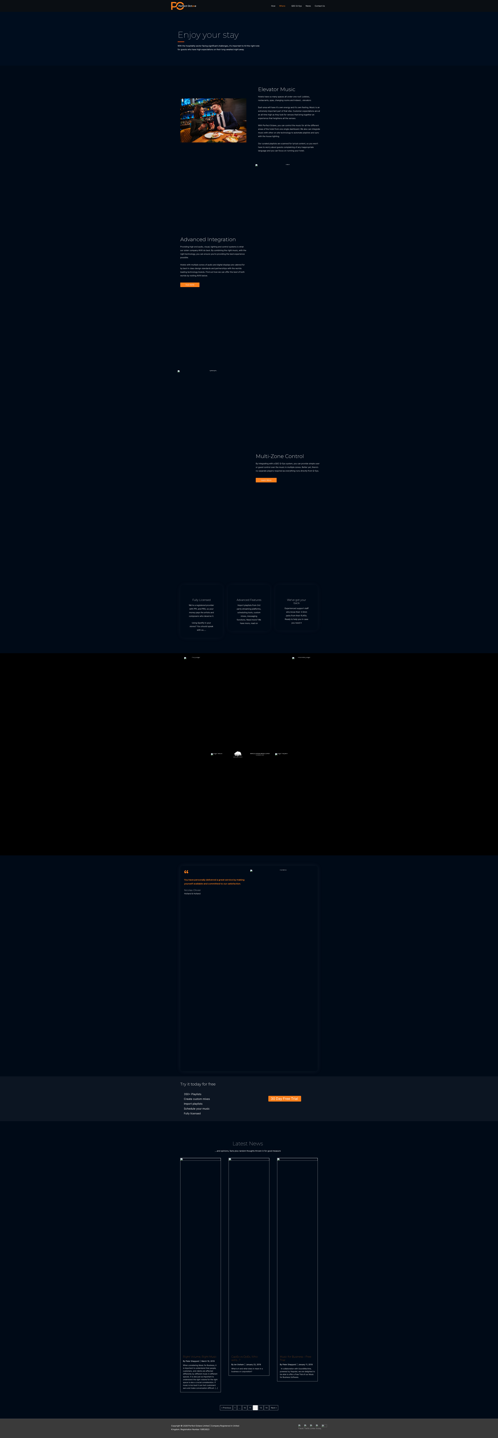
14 (266, 1408)
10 (245, 1408)
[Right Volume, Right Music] (200, 1255)
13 (261, 1408)
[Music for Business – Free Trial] (297, 1255)
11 (250, 1408)
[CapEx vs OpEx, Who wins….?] (249, 1255)
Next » (274, 1408)
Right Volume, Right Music (200, 1356)
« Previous (226, 1408)
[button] (189, 285)
